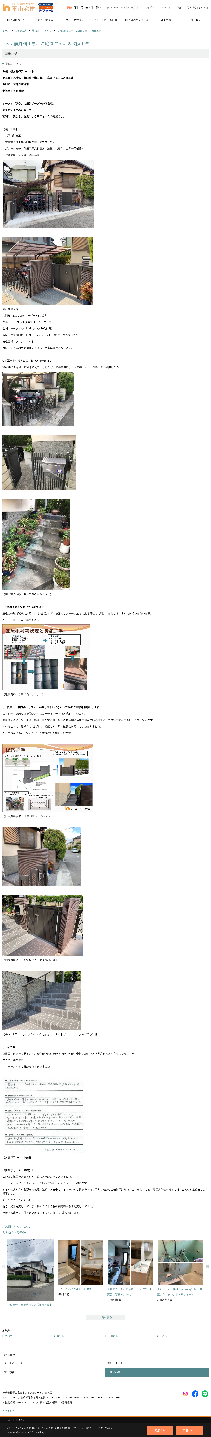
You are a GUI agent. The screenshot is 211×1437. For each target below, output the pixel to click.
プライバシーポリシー (83, 1428)
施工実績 (166, 20)
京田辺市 (113, 1336)
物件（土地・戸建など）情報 (193, 7)
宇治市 (163, 1336)
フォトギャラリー (14, 1363)
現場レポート (115, 1363)
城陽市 (60, 1336)
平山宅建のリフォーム (135, 20)
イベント (166, 7)
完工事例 (9, 1372)
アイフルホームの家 (105, 20)
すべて (8, 1336)
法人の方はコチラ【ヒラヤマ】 (123, 7)
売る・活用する (75, 20)
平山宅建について (15, 20)
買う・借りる (45, 20)
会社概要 (196, 20)
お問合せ (150, 7)
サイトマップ (12, 1410)
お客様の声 (113, 1372)
